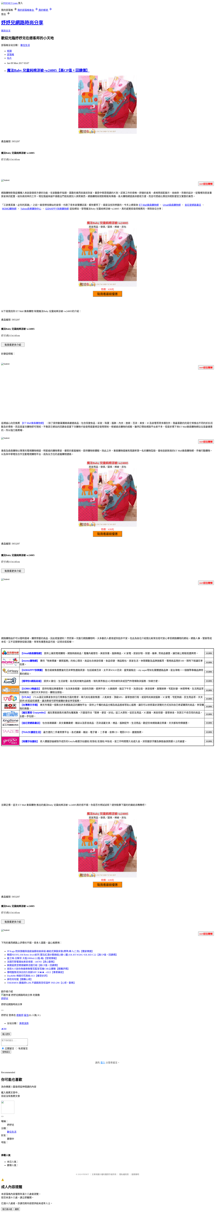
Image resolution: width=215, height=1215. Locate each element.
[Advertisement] (107, 395)
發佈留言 (6, 1052)
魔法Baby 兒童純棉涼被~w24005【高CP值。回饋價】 (48, 70)
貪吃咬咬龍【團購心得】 (20, 979)
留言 (26, 1015)
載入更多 (6, 1034)
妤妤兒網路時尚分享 (22, 22)
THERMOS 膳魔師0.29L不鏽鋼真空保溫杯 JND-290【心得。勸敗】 (41, 983)
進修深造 (24, 1023)
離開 (17, 1209)
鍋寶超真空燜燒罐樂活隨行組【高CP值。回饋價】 (33, 965)
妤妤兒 (4, 998)
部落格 (10, 54)
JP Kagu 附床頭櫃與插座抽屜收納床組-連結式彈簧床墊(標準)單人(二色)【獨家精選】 (50, 951)
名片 (9, 58)
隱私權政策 (124, 1174)
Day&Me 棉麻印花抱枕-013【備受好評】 (28, 976)
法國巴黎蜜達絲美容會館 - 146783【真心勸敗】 (31, 961)
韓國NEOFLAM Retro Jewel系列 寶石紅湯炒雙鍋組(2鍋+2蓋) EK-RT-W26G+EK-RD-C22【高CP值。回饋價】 (62, 954)
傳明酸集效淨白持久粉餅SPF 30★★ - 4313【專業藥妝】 (36, 972)
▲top (3, 1028)
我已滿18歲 (7, 1209)
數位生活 (25, 45)
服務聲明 (135, 1174)
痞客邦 (19, 1015)
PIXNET (85, 1174)
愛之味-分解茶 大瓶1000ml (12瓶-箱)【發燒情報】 (32, 958)
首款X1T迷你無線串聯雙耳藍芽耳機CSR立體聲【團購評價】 (38, 969)
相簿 (9, 51)
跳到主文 (6, 30)
